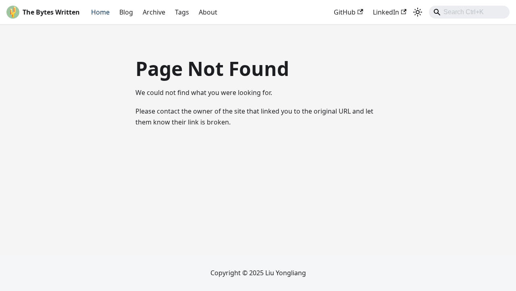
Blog (126, 12)
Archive (154, 12)
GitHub (345, 12)
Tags (182, 12)
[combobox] (469, 12)
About (208, 12)
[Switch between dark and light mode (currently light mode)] (417, 12)
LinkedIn (386, 12)
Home (100, 12)
